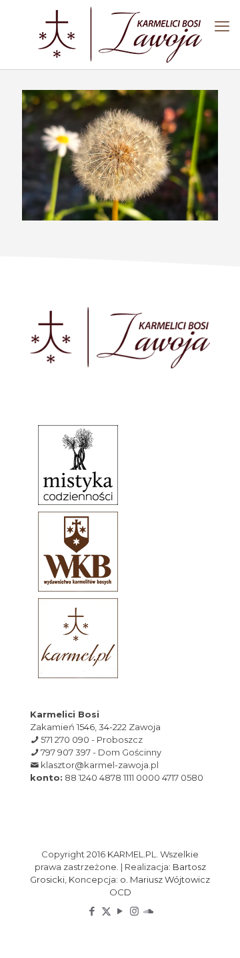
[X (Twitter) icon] (106, 911)
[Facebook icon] (92, 911)
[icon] (148, 911)
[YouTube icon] (120, 911)
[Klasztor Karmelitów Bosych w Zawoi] (120, 35)
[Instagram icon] (134, 911)
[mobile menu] (222, 26)
